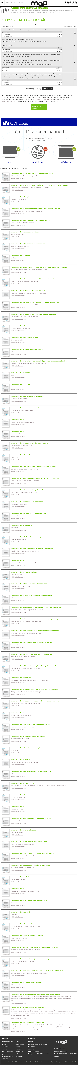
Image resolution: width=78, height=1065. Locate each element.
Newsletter (31, 1049)
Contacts (30, 1041)
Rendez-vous (19, 1056)
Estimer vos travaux (36, 107)
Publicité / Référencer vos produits (37, 1044)
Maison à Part (36, 99)
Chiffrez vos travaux (7, 1041)
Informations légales (34, 1051)
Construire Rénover (7, 1056)
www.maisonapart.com (9, 101)
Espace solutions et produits (7, 1053)
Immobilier (18, 1046)
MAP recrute (31, 1046)
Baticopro (18, 1054)
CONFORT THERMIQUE (19, 1050)
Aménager (5, 1059)
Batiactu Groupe (48, 99)
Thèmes (4, 1049)
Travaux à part (6, 1046)
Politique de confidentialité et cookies (38, 1054)
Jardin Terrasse (20, 1044)
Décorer (18, 1041)
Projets (4, 1044)
